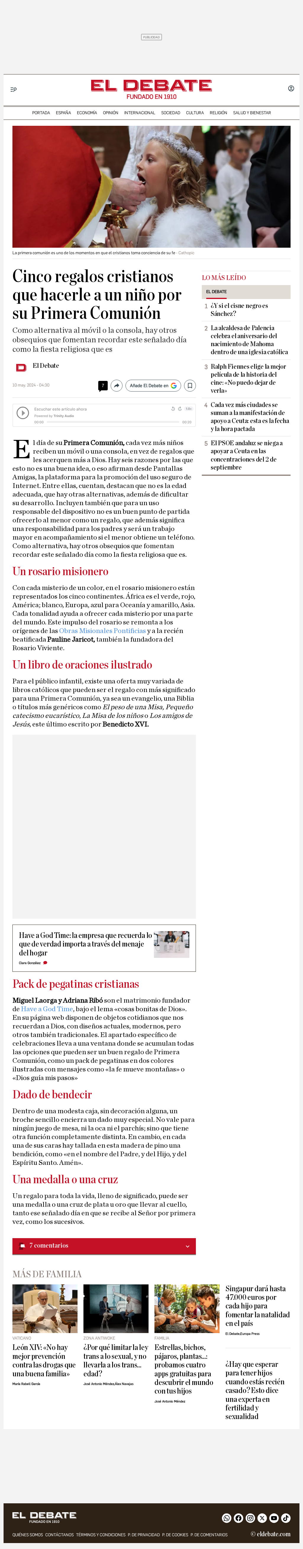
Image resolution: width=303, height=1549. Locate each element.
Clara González (30, 963)
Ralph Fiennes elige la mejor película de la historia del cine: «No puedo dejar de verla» (248, 378)
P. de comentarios (209, 1534)
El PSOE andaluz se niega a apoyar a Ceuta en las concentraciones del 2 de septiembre (247, 455)
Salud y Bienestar (252, 112)
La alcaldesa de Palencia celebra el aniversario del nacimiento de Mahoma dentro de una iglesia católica (249, 340)
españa (63, 112)
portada (41, 112)
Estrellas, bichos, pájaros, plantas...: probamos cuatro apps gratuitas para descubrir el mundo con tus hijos (183, 1369)
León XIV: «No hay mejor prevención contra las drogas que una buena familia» (44, 1360)
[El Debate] (151, 85)
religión (218, 112)
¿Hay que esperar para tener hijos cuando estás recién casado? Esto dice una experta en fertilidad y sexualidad (255, 1390)
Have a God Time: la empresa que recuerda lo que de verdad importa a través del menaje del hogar (85, 944)
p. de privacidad (144, 1534)
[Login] (291, 89)
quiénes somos (27, 1534)
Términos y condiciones (100, 1534)
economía (87, 112)
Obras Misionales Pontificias (102, 630)
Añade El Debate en (149, 385)
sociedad (170, 112)
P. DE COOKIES (175, 1534)
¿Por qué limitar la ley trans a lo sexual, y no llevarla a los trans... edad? (115, 1360)
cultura (195, 112)
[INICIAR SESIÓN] (291, 89)
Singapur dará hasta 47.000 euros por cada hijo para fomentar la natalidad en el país (257, 1306)
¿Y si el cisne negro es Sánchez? (239, 309)
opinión (110, 112)
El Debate (46, 365)
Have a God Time (47, 1009)
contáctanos (59, 1534)
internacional (139, 112)
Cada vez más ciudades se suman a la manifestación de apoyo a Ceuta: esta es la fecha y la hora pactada (250, 416)
